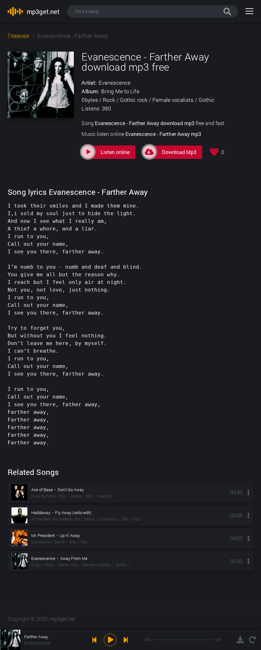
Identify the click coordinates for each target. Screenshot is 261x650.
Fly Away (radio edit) (73, 512)
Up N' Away (70, 535)
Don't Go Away (71, 489)
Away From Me (74, 558)
